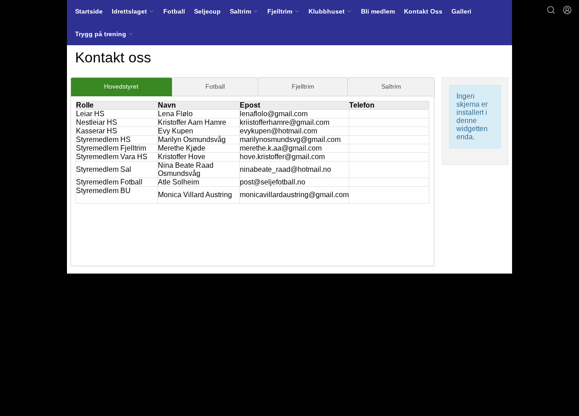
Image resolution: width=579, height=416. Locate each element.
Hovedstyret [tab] (121, 86)
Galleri (461, 11)
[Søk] (551, 10)
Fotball (174, 11)
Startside (89, 11)
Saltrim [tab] (391, 86)
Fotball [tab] (215, 86)
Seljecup (207, 11)
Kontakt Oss (423, 11)
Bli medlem (378, 11)
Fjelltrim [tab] (303, 86)
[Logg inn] (567, 10)
